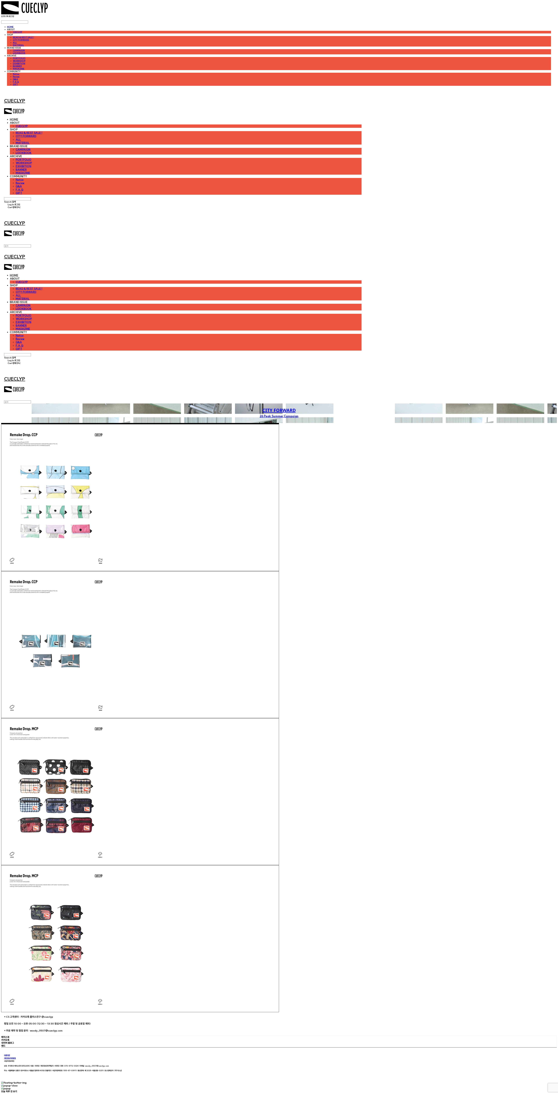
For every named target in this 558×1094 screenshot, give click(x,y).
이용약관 (7, 1055)
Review (16, 76)
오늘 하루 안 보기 (9, 1091)
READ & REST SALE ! (23, 37)
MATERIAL (18, 45)
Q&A (15, 79)
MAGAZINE (18, 68)
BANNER (17, 66)
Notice (16, 74)
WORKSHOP (19, 61)
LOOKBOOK (19, 53)
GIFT (15, 84)
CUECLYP (17, 32)
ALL (15, 42)
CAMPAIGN (19, 50)
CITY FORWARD (21, 40)
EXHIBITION (19, 63)
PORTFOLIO (19, 58)
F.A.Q (16, 82)
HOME (10, 27)
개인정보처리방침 (10, 1058)
